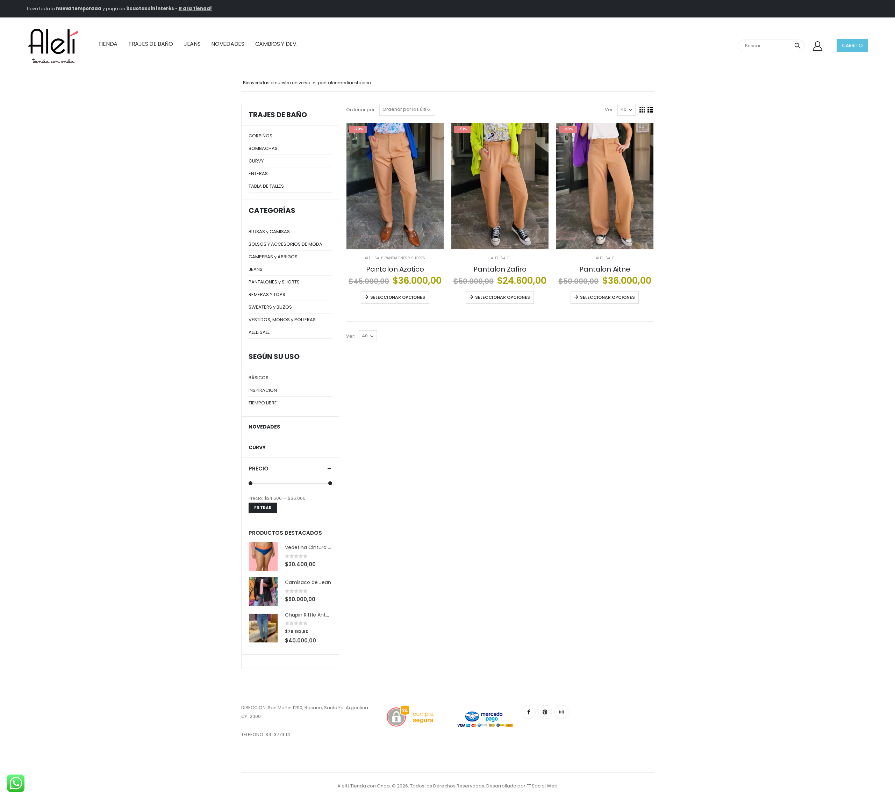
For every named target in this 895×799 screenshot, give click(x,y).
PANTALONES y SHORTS (405, 258)
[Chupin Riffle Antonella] (263, 628)
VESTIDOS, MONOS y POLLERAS (282, 319)
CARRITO (852, 45)
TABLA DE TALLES (266, 186)
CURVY (256, 161)
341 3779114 (277, 734)
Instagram (561, 712)
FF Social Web (542, 786)
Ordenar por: (361, 109)
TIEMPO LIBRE (263, 403)
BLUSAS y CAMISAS (269, 231)
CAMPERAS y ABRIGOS (273, 256)
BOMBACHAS (263, 148)
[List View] (650, 110)
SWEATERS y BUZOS (270, 307)
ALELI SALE (259, 332)
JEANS (192, 44)
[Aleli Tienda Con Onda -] (53, 46)
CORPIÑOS (260, 135)
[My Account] (817, 45)
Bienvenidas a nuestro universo (276, 83)
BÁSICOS (258, 377)
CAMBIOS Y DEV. (276, 44)
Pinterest (545, 712)
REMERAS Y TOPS (267, 294)
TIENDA (107, 44)
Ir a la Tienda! (195, 8)
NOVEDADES (227, 44)
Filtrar (263, 508)
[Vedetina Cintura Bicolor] (263, 556)
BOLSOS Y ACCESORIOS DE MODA (285, 244)
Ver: (609, 109)
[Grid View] (642, 110)
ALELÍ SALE (374, 258)
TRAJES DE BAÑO (150, 44)
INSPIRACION (263, 390)
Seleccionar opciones (397, 297)
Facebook (529, 712)
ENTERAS (258, 173)
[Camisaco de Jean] (263, 591)
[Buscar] (797, 46)
